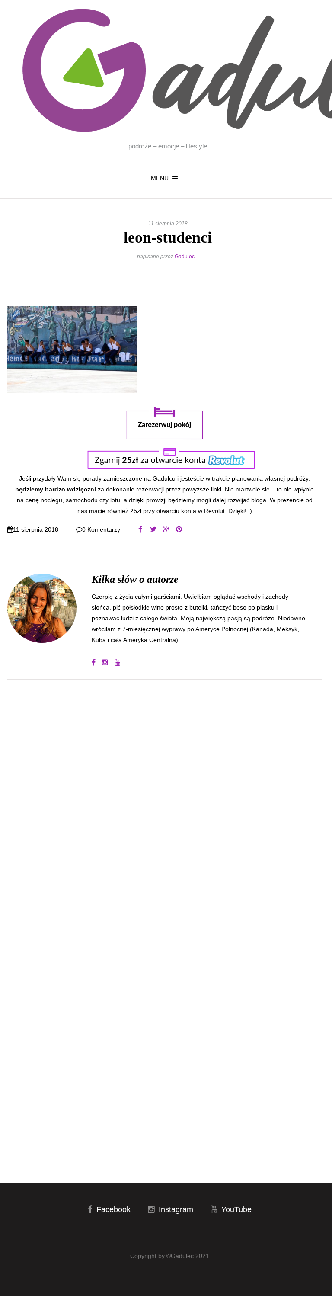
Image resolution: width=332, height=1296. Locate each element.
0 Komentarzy (101, 529)
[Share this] (140, 529)
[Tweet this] (153, 529)
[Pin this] (178, 529)
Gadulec (185, 256)
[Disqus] (164, 803)
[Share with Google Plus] (166, 529)
